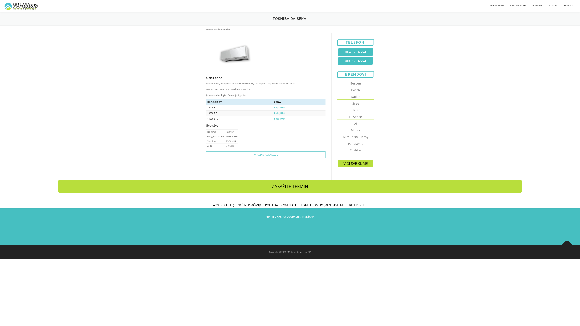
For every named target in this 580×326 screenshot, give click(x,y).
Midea (355, 130)
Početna (209, 29)
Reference (357, 205)
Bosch (355, 90)
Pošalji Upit (279, 107)
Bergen (355, 83)
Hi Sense (355, 117)
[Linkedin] (301, 229)
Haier (355, 110)
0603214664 (355, 60)
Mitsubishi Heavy (355, 137)
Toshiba (356, 150)
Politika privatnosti (281, 205)
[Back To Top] (567, 245)
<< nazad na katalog (266, 154)
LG (356, 123)
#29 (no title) (223, 205)
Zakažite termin (290, 186)
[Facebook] (278, 229)
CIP (309, 252)
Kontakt (554, 6)
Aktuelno (538, 6)
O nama (568, 6)
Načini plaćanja (249, 205)
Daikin (355, 96)
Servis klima (497, 6)
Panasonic (355, 143)
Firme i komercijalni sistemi (322, 205)
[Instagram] (290, 229)
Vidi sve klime (355, 163)
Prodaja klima (518, 6)
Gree (355, 103)
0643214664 (355, 51)
